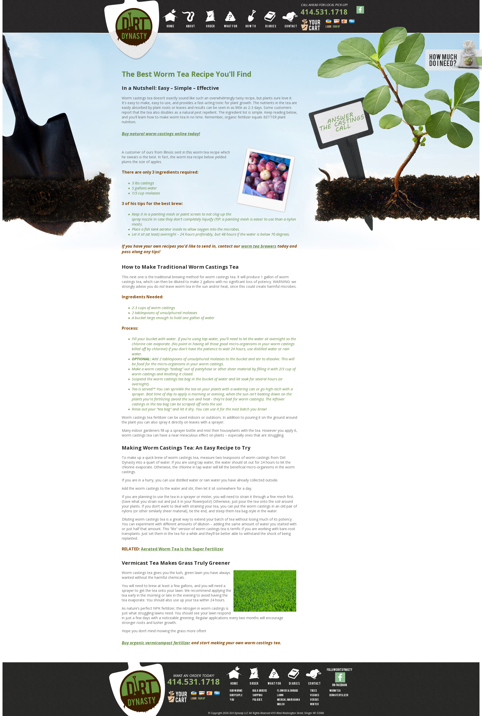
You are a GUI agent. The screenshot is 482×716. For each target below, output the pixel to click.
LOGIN (328, 27)
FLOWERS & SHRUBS (287, 691)
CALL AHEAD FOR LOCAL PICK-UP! (324, 5)
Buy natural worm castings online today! (161, 133)
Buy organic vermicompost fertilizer (156, 643)
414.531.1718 (324, 12)
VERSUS (314, 700)
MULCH (281, 704)
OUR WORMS (236, 691)
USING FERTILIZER (338, 695)
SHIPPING (257, 695)
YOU (232, 700)
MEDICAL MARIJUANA (288, 700)
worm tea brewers (258, 246)
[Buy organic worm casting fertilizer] (133, 27)
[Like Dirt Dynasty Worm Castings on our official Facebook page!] (340, 677)
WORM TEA (335, 691)
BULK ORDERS (260, 691)
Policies (257, 700)
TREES (313, 691)
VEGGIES (314, 695)
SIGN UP (336, 27)
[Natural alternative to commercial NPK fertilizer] (140, 691)
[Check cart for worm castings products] (177, 696)
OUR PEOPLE (236, 695)
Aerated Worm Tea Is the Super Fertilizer (182, 549)
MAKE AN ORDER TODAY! (193, 675)
